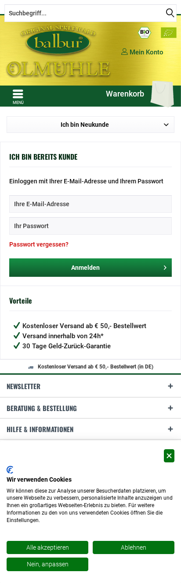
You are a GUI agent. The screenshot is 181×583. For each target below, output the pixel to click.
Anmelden (85, 267)
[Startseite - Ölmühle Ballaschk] (58, 50)
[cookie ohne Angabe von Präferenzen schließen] (169, 456)
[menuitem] (18, 97)
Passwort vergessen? (39, 244)
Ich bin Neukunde (85, 124)
